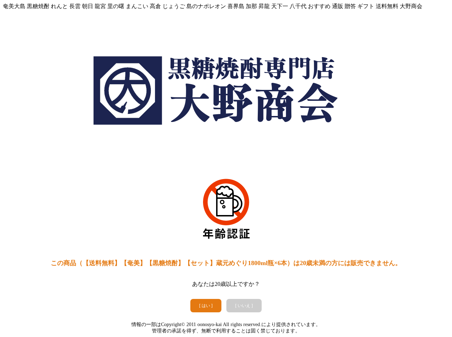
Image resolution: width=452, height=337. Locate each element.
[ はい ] (206, 305)
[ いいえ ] (244, 305)
